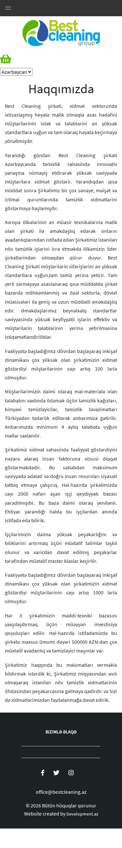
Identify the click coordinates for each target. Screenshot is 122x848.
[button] (16, 59)
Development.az (82, 814)
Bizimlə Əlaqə (61, 732)
